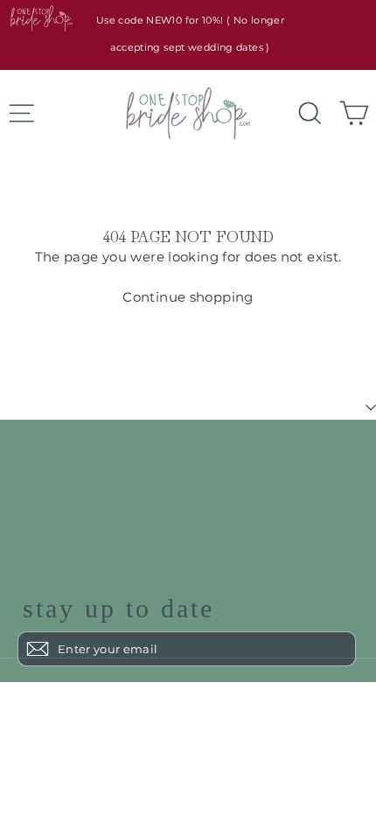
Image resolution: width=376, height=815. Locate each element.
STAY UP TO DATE (118, 609)
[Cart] (347, 114)
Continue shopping (187, 297)
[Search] (303, 114)
